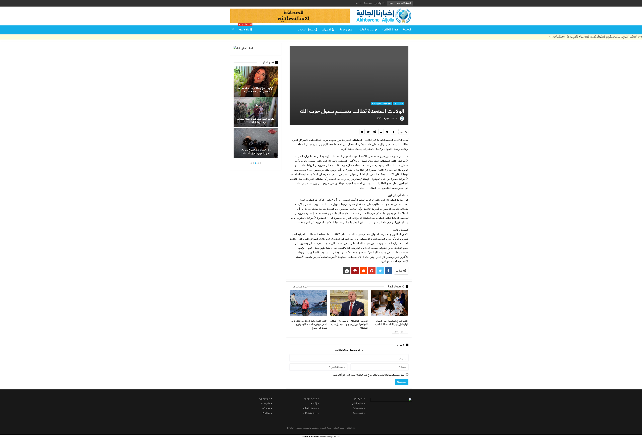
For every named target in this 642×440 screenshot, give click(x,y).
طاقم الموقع (379, 3)
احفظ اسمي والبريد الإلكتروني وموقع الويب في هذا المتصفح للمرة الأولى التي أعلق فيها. (369, 374)
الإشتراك (326, 30)
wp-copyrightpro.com (331, 436)
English (266, 413)
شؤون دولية (387, 103)
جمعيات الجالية (310, 408)
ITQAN (290, 428)
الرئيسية (407, 30)
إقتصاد (314, 403)
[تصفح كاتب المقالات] (402, 118)
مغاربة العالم (391, 30)
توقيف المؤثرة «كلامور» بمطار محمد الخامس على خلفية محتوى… (255, 89)
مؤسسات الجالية (368, 30)
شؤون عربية (346, 30)
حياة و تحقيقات (310, 413)
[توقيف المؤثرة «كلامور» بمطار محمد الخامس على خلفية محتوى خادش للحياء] (256, 81)
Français (245, 29)
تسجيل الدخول (306, 30)
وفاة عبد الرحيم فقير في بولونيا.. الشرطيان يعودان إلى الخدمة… (256, 151)
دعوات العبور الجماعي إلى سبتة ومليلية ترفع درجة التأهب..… (255, 120)
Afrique (266, 408)
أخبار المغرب (398, 103)
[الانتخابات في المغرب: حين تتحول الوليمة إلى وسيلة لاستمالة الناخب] (389, 303)
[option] (256, 112)
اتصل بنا (358, 3)
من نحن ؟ (368, 3)
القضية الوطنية (310, 398)
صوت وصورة (264, 398)
